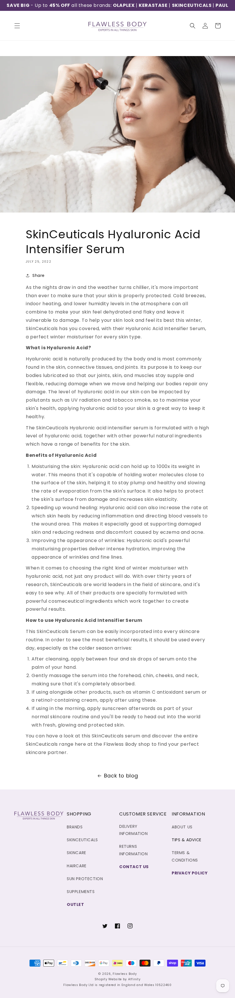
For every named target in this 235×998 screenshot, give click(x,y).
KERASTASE (153, 5)
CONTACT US (134, 867)
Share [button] (38, 275)
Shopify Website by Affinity (118, 979)
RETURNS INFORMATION (133, 850)
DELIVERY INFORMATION (133, 830)
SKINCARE (76, 853)
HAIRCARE (77, 866)
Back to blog (121, 775)
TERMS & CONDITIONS (185, 856)
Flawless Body (125, 974)
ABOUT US (182, 827)
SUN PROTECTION (85, 879)
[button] (17, 25)
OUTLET (75, 904)
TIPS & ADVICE (186, 840)
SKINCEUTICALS (192, 5)
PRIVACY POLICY (189, 873)
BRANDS (75, 827)
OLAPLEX (123, 5)
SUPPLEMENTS (81, 891)
